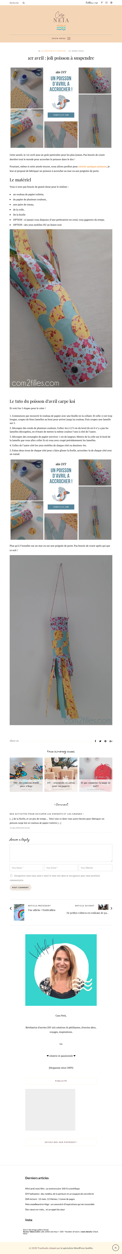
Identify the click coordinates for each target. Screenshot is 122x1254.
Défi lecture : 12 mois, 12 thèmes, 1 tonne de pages (50, 1199)
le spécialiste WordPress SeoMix (77, 1248)
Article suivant (84, 906)
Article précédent (39, 906)
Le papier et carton (53, 51)
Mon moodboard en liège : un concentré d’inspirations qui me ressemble (59, 1204)
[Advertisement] (51, 1110)
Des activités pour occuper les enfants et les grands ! (47, 814)
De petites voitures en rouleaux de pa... (87, 912)
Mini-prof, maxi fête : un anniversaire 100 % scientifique (52, 1188)
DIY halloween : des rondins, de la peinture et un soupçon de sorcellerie (59, 1193)
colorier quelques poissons (92, 166)
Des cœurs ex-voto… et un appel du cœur (45, 1209)
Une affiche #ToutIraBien (41, 910)
